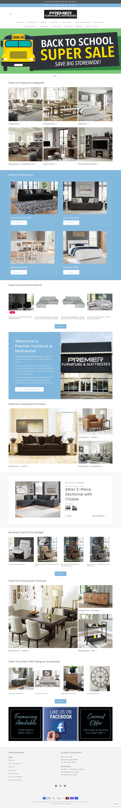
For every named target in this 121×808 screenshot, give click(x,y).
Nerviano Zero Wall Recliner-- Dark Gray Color (98, 565)
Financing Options (15, 763)
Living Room (14, 124)
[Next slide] (71, 76)
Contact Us (13, 770)
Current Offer (13, 773)
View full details (98, 516)
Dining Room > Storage (88, 610)
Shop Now (17, 223)
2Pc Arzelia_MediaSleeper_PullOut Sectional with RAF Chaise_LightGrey (73, 318)
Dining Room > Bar (86, 651)
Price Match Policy (15, 780)
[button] (11, 14)
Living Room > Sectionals (89, 466)
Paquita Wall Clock (93, 693)
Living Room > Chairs (87, 437)
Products (12, 760)
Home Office (49, 164)
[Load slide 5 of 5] (66, 75)
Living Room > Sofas (17, 466)
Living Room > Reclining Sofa (21, 164)
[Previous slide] (50, 76)
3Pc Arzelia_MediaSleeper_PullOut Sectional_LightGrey (98, 318)
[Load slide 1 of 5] (54, 75)
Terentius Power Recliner (17, 564)
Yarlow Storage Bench (16, 693)
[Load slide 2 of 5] (57, 75)
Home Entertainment (87, 164)
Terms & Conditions (16, 777)
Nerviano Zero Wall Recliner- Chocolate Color (70, 565)
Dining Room (49, 124)
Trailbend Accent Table (68, 693)
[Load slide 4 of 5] (63, 75)
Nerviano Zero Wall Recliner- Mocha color (47, 565)
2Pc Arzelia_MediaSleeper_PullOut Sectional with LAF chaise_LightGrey (46, 318)
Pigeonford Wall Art (41, 693)
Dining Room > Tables (18, 651)
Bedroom (82, 124)
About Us (12, 767)
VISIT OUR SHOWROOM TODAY (29, 389)
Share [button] (69, 516)
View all (61, 326)
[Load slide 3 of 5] (60, 75)
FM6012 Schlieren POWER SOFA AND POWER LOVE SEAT (20, 318)
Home (11, 757)
